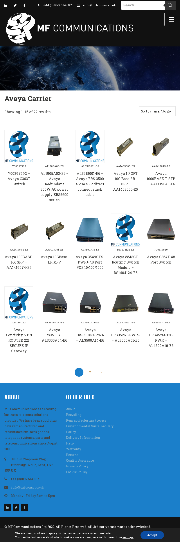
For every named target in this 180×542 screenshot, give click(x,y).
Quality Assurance (80, 460)
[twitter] (15, 5)
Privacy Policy (77, 466)
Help (70, 443)
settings (127, 537)
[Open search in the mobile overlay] (148, 5)
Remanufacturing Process (86, 420)
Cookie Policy (76, 472)
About (70, 409)
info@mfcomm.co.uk (99, 5)
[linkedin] (5, 5)
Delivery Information (83, 437)
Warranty (73, 449)
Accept (152, 535)
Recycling (73, 415)
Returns (72, 455)
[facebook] (24, 5)
